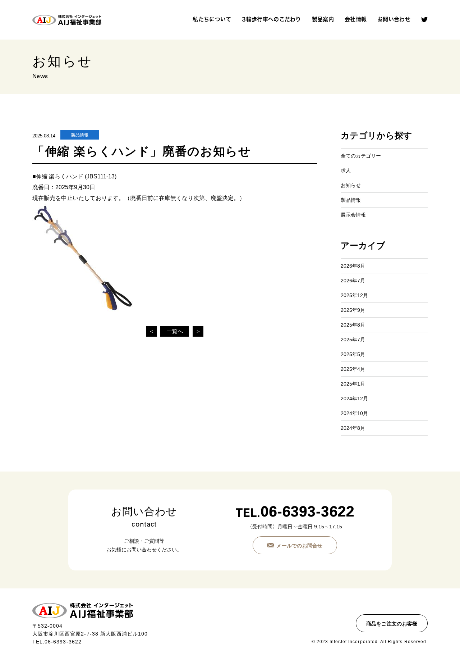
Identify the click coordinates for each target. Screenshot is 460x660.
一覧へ (175, 331)
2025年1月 (353, 384)
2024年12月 (354, 398)
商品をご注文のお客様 (392, 624)
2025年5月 (353, 354)
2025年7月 (353, 339)
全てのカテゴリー (361, 156)
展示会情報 (353, 215)
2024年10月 (354, 413)
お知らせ (351, 185)
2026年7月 (353, 280)
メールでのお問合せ (299, 546)
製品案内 (323, 19)
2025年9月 (353, 310)
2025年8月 (353, 325)
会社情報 (356, 19)
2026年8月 (353, 266)
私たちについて (212, 19)
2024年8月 (353, 428)
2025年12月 (354, 295)
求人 (346, 170)
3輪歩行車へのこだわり (271, 19)
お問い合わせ (393, 19)
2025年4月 (353, 369)
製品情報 (79, 134)
